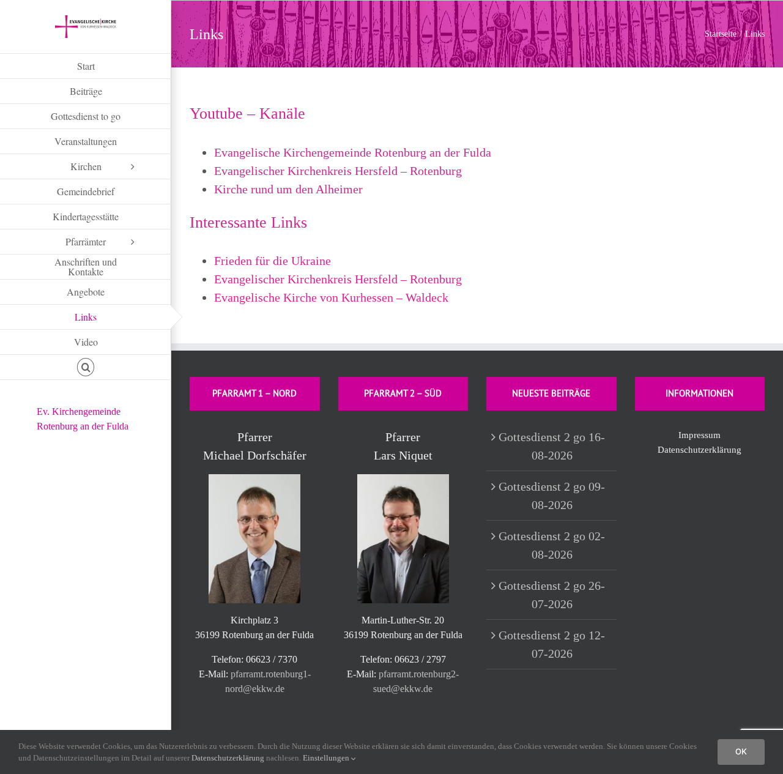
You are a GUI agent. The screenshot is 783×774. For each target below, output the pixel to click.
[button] (85, 367)
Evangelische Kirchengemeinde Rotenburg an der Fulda (352, 152)
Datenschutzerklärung (699, 450)
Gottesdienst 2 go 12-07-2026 (552, 644)
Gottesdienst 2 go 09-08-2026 (552, 496)
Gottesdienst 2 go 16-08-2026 (552, 446)
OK (741, 751)
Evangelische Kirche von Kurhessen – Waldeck (331, 297)
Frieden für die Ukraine (272, 260)
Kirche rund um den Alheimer (288, 189)
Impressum (699, 435)
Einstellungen (327, 757)
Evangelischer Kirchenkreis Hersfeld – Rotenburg (338, 170)
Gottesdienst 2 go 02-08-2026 (552, 545)
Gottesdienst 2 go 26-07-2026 (552, 595)
